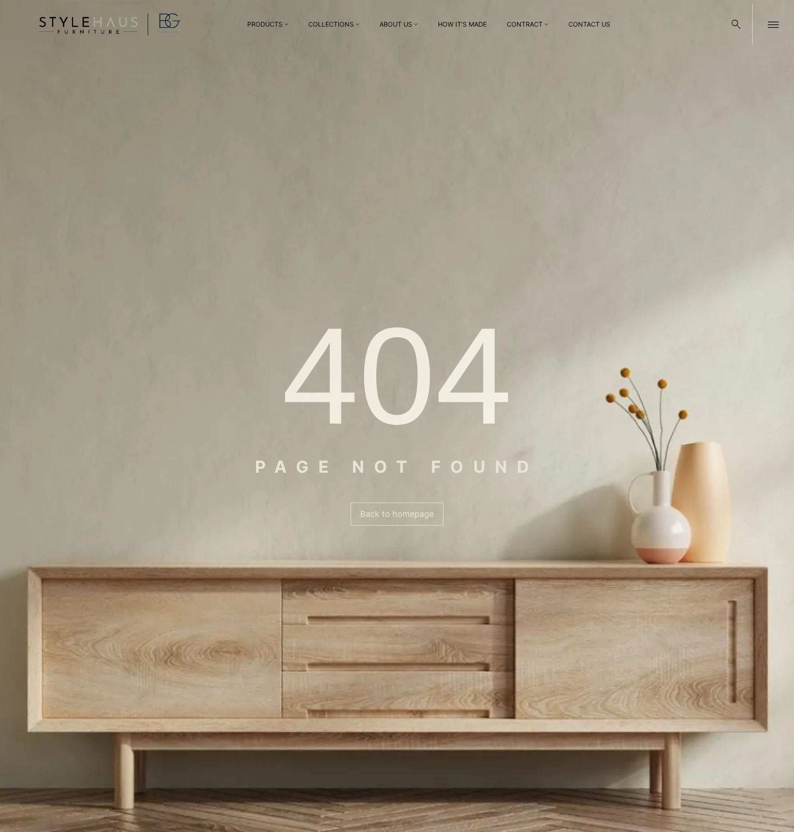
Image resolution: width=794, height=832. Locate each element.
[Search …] (736, 24)
